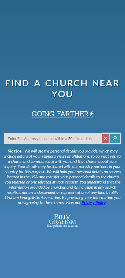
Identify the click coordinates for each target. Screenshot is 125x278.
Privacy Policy (94, 202)
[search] (115, 138)
